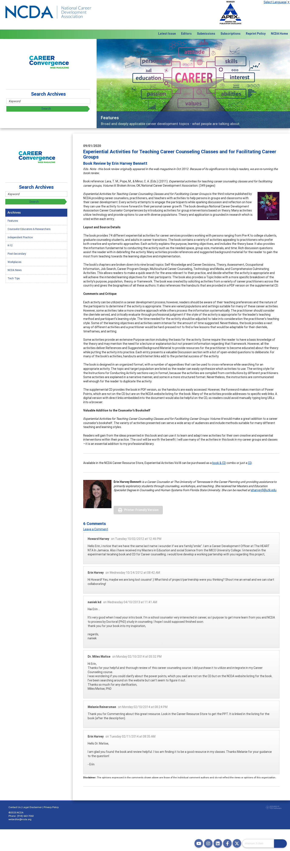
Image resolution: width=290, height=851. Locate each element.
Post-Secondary (17, 253)
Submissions (206, 33)
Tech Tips (14, 278)
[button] (111, 83)
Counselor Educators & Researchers (29, 229)
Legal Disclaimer (32, 807)
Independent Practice (20, 237)
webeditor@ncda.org (19, 819)
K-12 (10, 245)
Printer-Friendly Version (141, 510)
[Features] (193, 83)
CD (250, 463)
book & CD (219, 463)
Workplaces (14, 262)
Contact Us (14, 807)
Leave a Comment (95, 529)
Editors (186, 33)
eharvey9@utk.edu (263, 490)
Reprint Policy (256, 33)
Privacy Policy (51, 807)
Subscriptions (231, 33)
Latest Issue (167, 33)
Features (13, 220)
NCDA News (15, 270)
